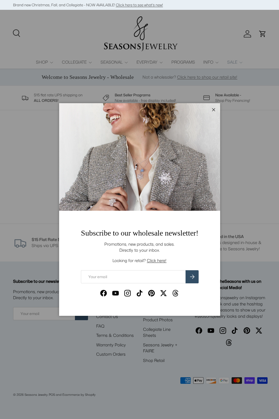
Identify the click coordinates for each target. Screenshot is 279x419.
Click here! (156, 260)
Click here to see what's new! (139, 4)
